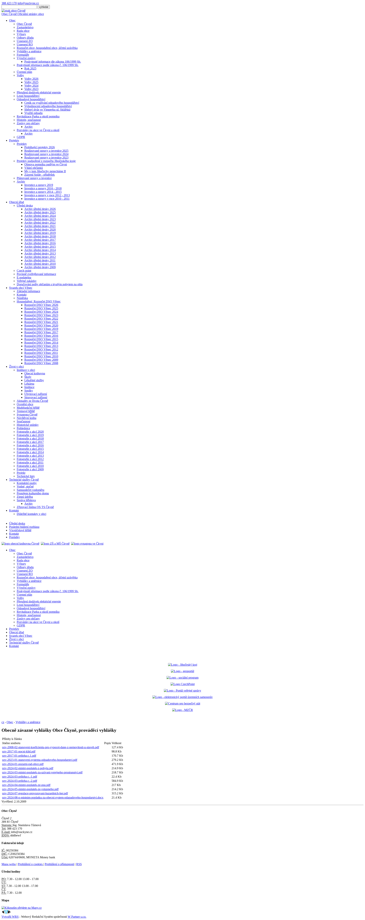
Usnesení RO (25, 44)
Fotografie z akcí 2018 (30, 438)
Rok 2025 (30, 68)
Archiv (28, 126)
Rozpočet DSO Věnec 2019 (41, 328)
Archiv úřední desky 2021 (40, 226)
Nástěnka (22, 298)
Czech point (24, 270)
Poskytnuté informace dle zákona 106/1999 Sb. (52, 61)
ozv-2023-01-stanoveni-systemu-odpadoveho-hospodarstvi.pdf (39, 759)
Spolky (28, 390)
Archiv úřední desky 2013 (40, 253)
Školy (27, 376)
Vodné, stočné (25, 486)
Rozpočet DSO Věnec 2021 (41, 322)
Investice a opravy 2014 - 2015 (43, 191)
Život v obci (16, 366)
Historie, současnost (29, 119)
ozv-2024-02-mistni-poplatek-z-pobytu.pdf (27, 768)
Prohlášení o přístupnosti (59, 864)
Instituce (29, 387)
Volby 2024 (31, 85)
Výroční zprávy (26, 58)
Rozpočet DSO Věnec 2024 (41, 311)
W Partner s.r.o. (77, 916)
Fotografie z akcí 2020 (30, 431)
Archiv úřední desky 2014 (40, 250)
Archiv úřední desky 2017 (40, 239)
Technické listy (26, 476)
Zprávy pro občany (28, 123)
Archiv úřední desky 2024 (40, 215)
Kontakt (21, 294)
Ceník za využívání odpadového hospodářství (51, 102)
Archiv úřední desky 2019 (40, 233)
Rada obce (23, 30)
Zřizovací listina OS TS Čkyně (35, 507)
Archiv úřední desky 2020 (40, 229)
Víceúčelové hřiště (20, 530)
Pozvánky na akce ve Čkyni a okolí (38, 130)
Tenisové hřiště (26, 411)
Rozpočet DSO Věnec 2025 (41, 308)
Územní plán (24, 71)
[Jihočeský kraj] (182, 664)
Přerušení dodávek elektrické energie (39, 92)
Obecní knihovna (34, 373)
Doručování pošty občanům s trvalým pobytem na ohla (50, 284)
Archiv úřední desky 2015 (40, 246)
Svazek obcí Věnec (20, 287)
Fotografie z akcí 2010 (30, 466)
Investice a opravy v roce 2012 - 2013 (47, 195)
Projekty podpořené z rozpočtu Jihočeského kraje (46, 161)
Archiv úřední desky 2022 (40, 222)
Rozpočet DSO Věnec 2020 (41, 325)
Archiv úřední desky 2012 (40, 257)
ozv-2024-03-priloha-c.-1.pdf (19, 776)
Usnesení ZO (25, 41)
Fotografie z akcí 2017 (30, 442)
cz (3, 722)
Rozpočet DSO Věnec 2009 (41, 359)
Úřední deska (25, 205)
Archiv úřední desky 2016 (40, 243)
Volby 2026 (31, 78)
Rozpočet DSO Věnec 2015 (41, 339)
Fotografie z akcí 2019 (30, 435)
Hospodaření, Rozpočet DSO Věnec (39, 301)
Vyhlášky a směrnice (29, 51)
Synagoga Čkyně (27, 414)
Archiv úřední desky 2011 (40, 260)
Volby (20, 75)
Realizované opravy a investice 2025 (46, 150)
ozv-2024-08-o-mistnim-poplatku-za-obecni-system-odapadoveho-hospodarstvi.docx (52, 797)
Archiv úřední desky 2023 (40, 219)
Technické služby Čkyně (24, 479)
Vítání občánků (33, 167)
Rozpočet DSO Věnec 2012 (41, 349)
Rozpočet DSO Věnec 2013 (41, 346)
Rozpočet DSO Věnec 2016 (41, 335)
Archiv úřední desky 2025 (40, 212)
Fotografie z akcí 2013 (30, 455)
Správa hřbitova (26, 500)
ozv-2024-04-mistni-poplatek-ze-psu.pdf (26, 785)
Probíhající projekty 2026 (39, 147)
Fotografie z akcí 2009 (30, 469)
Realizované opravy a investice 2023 (46, 157)
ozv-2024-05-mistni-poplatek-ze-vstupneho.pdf (30, 789)
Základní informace (28, 291)
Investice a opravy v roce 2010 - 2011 (47, 198)
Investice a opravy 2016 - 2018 (43, 188)
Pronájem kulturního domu (33, 493)
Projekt (21, 472)
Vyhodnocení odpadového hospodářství (48, 106)
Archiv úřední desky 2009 (40, 267)
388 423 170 (9, 3)
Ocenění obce (25, 404)
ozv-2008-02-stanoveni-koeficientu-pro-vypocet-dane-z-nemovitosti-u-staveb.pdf (50, 747)
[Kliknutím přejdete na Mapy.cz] (22, 907)
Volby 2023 (31, 89)
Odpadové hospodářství (31, 99)
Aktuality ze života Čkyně (32, 400)
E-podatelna (24, 277)
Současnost (23, 421)
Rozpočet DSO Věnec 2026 (41, 304)
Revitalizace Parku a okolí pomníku (38, 116)
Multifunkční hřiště (28, 407)
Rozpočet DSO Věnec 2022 (41, 318)
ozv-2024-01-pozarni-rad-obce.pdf (23, 764)
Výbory (21, 34)
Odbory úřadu (25, 37)
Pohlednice (23, 428)
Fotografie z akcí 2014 (30, 452)
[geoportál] (182, 671)
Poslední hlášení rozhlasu (24, 526)
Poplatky (14, 537)
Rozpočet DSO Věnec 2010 (41, 356)
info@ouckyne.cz (28, 3)
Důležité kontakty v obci (31, 513)
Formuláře (23, 54)
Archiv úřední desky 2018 (40, 236)
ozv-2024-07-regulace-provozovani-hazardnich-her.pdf (35, 793)
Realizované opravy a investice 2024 (46, 154)
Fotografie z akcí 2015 (30, 448)
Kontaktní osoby (27, 483)
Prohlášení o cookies (30, 864)
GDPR (21, 137)
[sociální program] (182, 677)
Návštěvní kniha (26, 418)
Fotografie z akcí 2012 (30, 459)
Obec (12, 20)
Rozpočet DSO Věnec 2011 (41, 352)
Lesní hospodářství (28, 95)
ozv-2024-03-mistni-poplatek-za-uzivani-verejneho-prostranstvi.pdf (42, 772)
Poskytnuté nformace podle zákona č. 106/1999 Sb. (48, 65)
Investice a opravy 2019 (38, 185)
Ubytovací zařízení (35, 394)
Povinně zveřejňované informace (36, 274)
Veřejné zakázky (26, 280)
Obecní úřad (16, 202)
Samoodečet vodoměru (30, 490)
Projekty (14, 140)
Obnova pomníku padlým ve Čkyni (45, 164)
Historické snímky (28, 424)
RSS (79, 864)
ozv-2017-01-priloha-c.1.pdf (19, 755)
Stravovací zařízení (35, 397)
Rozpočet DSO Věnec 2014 (41, 342)
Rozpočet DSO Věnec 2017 (41, 332)
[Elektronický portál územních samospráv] (182, 697)
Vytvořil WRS (10, 916)
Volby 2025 (31, 82)
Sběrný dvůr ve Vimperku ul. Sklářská (47, 109)
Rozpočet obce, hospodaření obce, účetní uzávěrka (47, 47)
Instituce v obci (26, 370)
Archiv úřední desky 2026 (40, 209)
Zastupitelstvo (25, 27)
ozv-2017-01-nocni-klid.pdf (18, 751)
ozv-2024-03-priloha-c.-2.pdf (19, 780)
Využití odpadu (33, 113)
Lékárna (29, 383)
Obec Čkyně (24, 24)
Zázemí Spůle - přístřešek (39, 174)
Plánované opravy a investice (34, 178)
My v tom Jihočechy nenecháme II (45, 171)
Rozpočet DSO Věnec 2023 (41, 315)
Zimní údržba (25, 496)
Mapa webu (9, 864)
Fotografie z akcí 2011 (30, 462)
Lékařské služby (34, 380)
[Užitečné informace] (182, 703)
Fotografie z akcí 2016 (30, 445)
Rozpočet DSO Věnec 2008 (41, 363)
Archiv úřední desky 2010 (40, 263)
